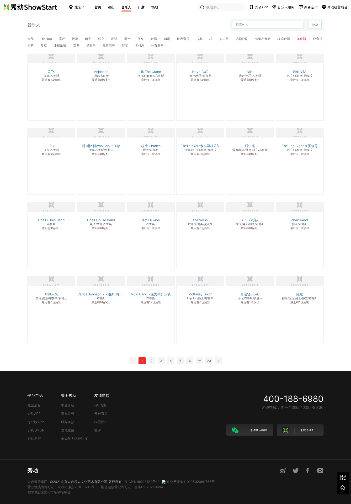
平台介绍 (67, 405)
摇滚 (75, 39)
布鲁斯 (302, 39)
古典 (199, 39)
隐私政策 (67, 430)
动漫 (167, 39)
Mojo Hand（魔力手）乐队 (151, 294)
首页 (98, 7)
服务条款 (67, 422)
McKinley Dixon (200, 294)
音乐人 (126, 7)
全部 (31, 39)
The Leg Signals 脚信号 (300, 146)
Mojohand (101, 72)
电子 (88, 39)
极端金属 (284, 39)
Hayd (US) (200, 72)
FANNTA (299, 72)
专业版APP (35, 422)
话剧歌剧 (242, 39)
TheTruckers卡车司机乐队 (200, 146)
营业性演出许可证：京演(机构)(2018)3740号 (61, 487)
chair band (299, 220)
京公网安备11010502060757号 (191, 482)
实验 (31, 45)
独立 (101, 39)
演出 (111, 7)
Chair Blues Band (51, 220)
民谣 (114, 39)
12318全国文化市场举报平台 (48, 492)
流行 (62, 39)
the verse (200, 220)
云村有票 (101, 413)
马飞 (51, 72)
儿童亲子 (109, 45)
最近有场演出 (51, 80)
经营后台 (34, 405)
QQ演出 (100, 405)
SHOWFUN (36, 430)
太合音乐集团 (37, 482)
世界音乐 (183, 39)
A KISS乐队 (250, 220)
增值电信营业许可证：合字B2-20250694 (132, 487)
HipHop (47, 39)
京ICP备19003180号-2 (141, 482)
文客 (97, 430)
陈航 (299, 294)
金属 (154, 39)
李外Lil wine (151, 220)
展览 (125, 45)
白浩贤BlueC (250, 294)
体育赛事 (157, 45)
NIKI (250, 72)
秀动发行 (34, 439)
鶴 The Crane (150, 72)
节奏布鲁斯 (263, 39)
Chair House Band (101, 220)
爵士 (128, 39)
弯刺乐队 (51, 294)
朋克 (141, 39)
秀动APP (34, 413)
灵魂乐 (91, 45)
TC (51, 146)
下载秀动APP (308, 430)
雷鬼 (76, 45)
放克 (44, 45)
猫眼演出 (101, 422)
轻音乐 (317, 39)
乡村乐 (140, 45)
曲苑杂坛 (60, 45)
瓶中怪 (250, 146)
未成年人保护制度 (74, 439)
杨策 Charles (150, 146)
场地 (154, 7)
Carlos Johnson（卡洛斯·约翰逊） (101, 294)
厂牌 (141, 7)
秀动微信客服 (258, 430)
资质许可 (67, 413)
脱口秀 (224, 39)
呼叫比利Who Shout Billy (101, 146)
